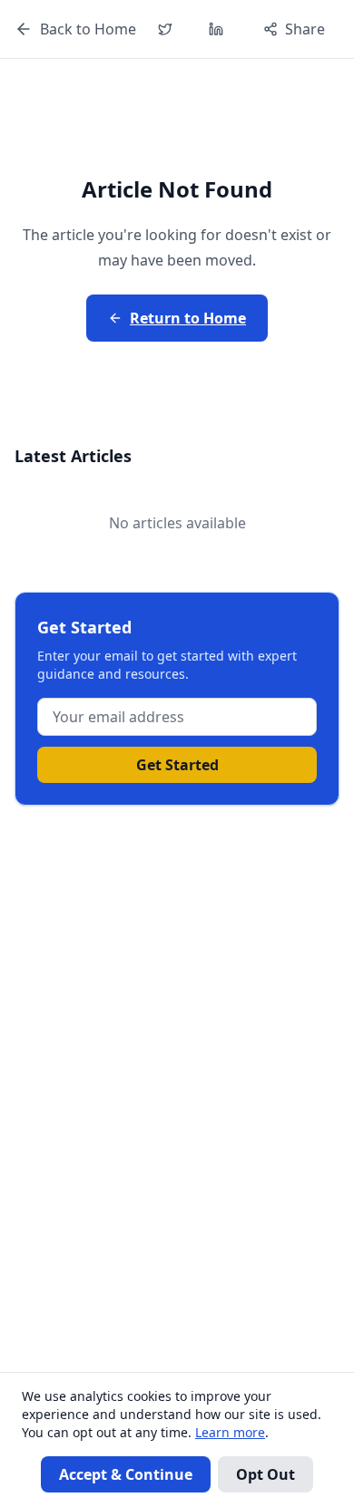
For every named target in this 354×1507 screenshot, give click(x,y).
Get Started (177, 765)
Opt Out (265, 1474)
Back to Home (88, 29)
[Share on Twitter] (165, 28)
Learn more (230, 1432)
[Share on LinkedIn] (216, 28)
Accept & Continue (125, 1474)
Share (305, 29)
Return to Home (188, 318)
